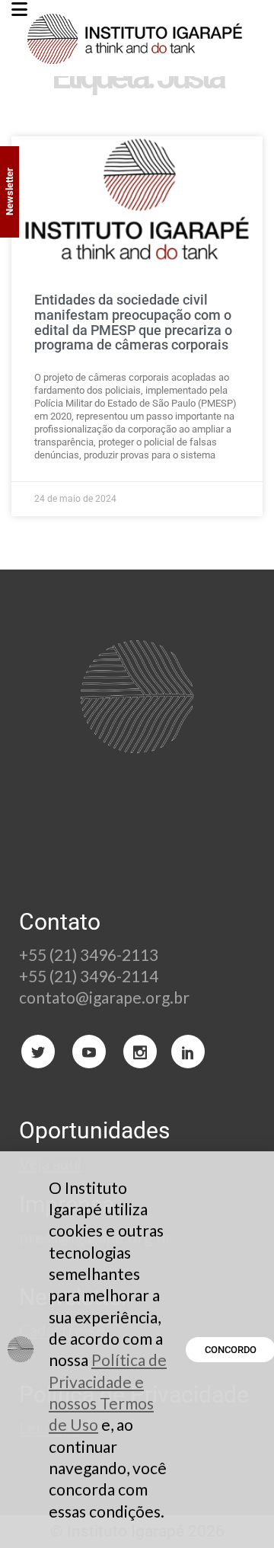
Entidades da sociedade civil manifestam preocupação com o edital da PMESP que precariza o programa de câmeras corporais (133, 322)
